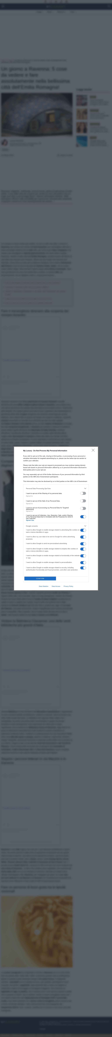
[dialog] (56, 518)
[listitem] (56, 488)
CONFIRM (40, 578)
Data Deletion (43, 586)
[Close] (94, 451)
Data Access (56, 586)
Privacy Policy (68, 586)
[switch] (83, 493)
